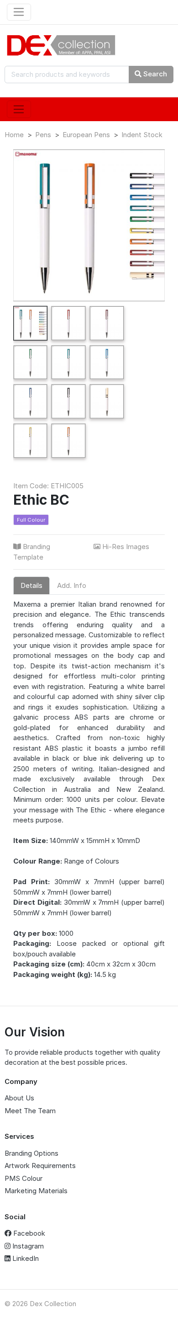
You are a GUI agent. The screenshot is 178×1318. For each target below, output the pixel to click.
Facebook (28, 1233)
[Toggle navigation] (19, 12)
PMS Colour (23, 1178)
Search (154, 73)
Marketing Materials (36, 1190)
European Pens (86, 134)
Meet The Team (30, 1110)
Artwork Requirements (40, 1165)
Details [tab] (31, 585)
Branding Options (31, 1153)
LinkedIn (24, 1258)
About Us (19, 1098)
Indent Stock (141, 134)
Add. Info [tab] (71, 585)
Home (14, 134)
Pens (43, 134)
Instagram (27, 1246)
